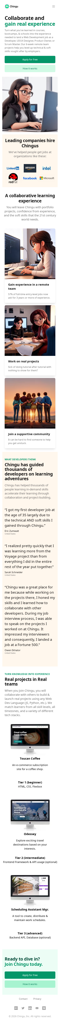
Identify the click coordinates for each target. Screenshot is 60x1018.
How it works (30, 68)
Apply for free (30, 59)
